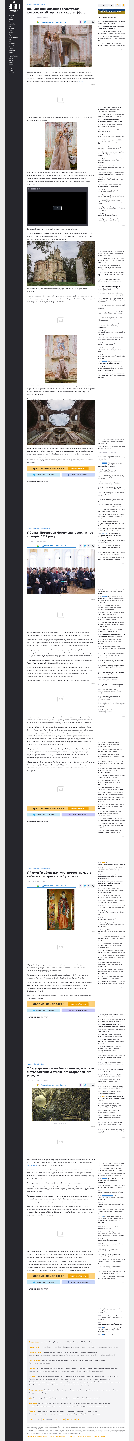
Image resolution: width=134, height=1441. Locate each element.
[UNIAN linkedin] (64, 1419)
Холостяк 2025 (75, 1398)
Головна (11, 15)
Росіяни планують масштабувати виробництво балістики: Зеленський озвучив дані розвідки (110, 883)
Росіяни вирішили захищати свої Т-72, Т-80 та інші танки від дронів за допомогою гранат (110, 945)
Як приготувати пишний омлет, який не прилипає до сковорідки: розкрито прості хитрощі (111, 655)
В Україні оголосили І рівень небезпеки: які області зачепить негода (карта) (110, 201)
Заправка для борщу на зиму (76, 1411)
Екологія (11, 28)
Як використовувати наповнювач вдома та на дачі (75, 1385)
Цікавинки (12, 50)
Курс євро (56, 1352)
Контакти (11, 73)
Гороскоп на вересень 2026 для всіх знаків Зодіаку (71, 1371)
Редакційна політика (84, 1436)
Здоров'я (11, 46)
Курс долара (48, 1352)
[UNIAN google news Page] (67, 1419)
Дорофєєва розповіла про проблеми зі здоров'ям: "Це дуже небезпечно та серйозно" (111, 153)
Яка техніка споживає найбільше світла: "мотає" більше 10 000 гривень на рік (110, 1064)
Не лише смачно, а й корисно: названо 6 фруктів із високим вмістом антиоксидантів (110, 547)
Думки (11, 62)
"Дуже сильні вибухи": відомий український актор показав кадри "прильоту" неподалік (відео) (109, 109)
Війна (10, 17)
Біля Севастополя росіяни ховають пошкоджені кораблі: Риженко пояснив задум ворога (111, 806)
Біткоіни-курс (74, 1352)
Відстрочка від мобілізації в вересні (74, 1347)
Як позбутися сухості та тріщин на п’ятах (107, 1382)
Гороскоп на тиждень (85, 1368)
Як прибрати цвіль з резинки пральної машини (43, 1385)
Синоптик (45, 1360)
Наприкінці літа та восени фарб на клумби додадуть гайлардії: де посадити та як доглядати (111, 299)
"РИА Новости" (32, 1165)
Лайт (10, 39)
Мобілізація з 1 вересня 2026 (74, 1342)
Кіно (83, 1398)
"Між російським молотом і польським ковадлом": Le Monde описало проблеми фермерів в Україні (111, 523)
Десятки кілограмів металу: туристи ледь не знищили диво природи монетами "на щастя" (111, 957)
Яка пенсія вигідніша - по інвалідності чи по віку (101, 1355)
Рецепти (32, 1411)
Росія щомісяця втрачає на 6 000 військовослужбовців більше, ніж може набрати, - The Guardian (111, 368)
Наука (10, 35)
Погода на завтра (63, 1360)
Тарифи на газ (70, 1355)
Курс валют (64, 1352)
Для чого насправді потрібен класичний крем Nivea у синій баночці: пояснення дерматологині (110, 607)
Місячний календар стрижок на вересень (50, 1368)
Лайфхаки (32, 1376)
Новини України (34, 1347)
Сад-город (33, 1403)
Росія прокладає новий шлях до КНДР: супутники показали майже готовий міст (111, 912)
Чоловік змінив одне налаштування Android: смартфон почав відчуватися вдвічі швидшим (111, 375)
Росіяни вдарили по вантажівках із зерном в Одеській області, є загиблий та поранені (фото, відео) (111, 253)
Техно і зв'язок (13, 37)
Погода (11, 52)
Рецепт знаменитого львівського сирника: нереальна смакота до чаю (51, 1414)
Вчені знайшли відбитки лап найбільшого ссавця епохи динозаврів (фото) (109, 349)
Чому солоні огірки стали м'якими (71, 1379)
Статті (11, 58)
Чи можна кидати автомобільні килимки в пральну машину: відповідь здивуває (110, 641)
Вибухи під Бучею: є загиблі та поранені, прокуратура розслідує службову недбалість (109, 287)
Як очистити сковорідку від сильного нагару (97, 1379)
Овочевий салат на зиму (57, 1411)
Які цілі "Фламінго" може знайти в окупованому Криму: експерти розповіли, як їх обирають (111, 971)
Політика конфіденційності (58, 1436)
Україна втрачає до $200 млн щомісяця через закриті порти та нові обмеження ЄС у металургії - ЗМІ (109, 1105)
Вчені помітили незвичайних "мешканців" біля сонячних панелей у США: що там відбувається (111, 890)
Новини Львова (46, 1347)
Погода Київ (53, 1360)
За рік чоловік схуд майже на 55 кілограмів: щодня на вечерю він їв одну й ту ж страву (111, 1041)
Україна (11, 19)
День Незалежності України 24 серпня (56, 1390)
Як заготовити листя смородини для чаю (80, 1382)
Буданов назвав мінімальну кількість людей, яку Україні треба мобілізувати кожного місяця (111, 667)
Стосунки (62, 1398)
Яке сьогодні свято (36, 1390)
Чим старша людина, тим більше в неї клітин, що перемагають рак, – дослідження (111, 325)
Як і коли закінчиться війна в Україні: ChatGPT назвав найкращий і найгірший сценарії (111, 591)
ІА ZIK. (81, 81)
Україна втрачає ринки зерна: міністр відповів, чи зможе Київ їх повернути (109, 1081)
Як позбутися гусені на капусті (66, 1406)
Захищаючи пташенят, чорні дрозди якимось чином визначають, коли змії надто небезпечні (111, 356)
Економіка (12, 24)
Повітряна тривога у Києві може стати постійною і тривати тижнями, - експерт (111, 1098)
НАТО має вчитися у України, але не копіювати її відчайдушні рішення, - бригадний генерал (111, 770)
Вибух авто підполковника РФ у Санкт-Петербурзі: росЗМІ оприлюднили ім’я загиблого (110, 825)
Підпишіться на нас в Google (53, 22)
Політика (11, 22)
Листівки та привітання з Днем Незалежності (84, 1390)
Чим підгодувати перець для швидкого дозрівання (93, 1406)
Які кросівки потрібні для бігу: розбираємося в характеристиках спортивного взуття (110, 1329)
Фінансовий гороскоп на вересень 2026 (41, 1371)
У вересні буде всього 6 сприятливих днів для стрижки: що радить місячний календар (111, 1317)
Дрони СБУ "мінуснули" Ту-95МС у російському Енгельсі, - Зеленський (110, 1180)
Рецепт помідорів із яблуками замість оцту (87, 1414)
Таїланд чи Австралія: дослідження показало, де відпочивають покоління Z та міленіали (111, 1131)
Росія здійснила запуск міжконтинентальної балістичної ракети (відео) (110, 691)
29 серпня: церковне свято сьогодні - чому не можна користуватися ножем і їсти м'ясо (111, 306)
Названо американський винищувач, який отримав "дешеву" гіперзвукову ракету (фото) (111, 1057)
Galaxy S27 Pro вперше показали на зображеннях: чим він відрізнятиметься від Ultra (111, 931)
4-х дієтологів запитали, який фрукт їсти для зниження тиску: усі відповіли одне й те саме (111, 332)
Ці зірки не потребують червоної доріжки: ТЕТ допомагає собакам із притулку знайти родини (110, 1117)
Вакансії (11, 70)
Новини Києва (57, 1347)
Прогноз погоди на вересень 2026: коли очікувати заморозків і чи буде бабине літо (111, 38)
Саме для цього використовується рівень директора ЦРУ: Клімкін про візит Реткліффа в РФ (111, 441)
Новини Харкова (113, 1347)
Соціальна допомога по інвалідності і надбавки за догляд (47, 1355)
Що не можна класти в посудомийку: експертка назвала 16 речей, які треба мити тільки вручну (111, 260)
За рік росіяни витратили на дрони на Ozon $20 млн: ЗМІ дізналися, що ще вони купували (111, 938)
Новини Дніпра (102, 1347)
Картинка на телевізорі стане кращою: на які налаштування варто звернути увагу (109, 782)
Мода (40, 1398)
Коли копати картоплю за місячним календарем (53, 1403)
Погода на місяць (99, 1360)
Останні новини (107, 17)
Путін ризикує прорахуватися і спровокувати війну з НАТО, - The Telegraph (110, 160)
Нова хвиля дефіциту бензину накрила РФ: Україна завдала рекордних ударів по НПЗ (110, 964)
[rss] (78, 1419)
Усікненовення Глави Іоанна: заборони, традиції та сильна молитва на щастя (110, 281)
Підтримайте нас (111, 11)
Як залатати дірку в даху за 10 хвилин (106, 1376)
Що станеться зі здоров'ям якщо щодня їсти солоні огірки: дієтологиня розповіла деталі (110, 318)
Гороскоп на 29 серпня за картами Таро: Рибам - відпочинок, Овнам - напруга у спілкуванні (111, 208)
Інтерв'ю (11, 60)
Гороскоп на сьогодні (96, 1371)
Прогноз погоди (35, 1360)
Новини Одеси (91, 1347)
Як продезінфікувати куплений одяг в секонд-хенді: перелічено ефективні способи (111, 494)
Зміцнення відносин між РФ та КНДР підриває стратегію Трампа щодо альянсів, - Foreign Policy (111, 624)
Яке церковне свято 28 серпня (109, 1390)
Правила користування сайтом (37, 1436)
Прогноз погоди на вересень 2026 (39, 1363)
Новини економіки (35, 1352)
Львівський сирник (42, 1411)
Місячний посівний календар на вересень (42, 1406)
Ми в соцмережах (99, 1436)
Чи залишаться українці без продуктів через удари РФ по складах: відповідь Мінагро (110, 876)
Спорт (11, 32)
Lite (30, 1398)
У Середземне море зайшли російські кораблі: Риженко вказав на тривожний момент (109, 697)
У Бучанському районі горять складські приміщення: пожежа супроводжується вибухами (110, 464)
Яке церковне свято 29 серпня (38, 1393)
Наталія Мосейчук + (90, 1342)
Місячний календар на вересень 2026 (106, 1368)
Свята (46, 1398)
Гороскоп (32, 1368)
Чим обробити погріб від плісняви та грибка (79, 1376)
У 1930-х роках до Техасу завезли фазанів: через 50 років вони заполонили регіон (111, 1211)
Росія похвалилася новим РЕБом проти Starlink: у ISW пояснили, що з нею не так (111, 141)
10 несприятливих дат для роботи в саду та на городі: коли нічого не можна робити (111, 274)
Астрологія (97, 1398)
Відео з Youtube (13, 56)
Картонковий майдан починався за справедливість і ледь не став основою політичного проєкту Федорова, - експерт (111, 1233)
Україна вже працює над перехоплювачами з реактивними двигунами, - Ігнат (108, 679)
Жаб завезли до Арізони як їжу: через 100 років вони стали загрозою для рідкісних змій (111, 1310)
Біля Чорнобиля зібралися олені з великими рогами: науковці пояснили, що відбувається (111, 167)
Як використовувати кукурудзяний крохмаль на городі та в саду (90, 1403)
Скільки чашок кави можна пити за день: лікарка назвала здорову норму (111, 1197)
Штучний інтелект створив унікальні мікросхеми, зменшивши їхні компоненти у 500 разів (111, 516)
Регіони (11, 30)
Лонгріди (11, 65)
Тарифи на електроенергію (88, 1352)
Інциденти (12, 43)
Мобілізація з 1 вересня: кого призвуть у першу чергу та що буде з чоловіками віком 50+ (109, 267)
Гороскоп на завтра (71, 1368)
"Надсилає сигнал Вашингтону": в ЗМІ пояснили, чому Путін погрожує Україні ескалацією (111, 476)
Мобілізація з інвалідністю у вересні (52, 1342)
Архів (10, 68)
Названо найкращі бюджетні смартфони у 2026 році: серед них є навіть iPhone (111, 756)
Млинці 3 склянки (92, 1411)
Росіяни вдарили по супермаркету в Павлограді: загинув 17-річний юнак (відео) (110, 535)
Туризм (11, 48)
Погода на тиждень (77, 1360)
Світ (10, 26)
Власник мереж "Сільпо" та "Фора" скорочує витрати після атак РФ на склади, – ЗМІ (111, 763)
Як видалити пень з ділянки (57, 1382)
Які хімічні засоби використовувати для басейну (44, 1379)
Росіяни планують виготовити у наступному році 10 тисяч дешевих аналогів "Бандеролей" (111, 458)
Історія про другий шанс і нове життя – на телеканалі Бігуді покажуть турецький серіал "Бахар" (111, 924)
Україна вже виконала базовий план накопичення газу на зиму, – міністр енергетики (111, 799)
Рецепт (35, 1398)
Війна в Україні (34, 1342)
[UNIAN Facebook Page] (56, 1419)
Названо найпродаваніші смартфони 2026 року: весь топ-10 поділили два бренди (111, 1261)
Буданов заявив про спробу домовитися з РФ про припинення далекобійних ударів (108, 744)
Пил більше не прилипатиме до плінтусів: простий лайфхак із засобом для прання (111, 1204)
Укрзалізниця (81, 1355)
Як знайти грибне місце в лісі (38, 1382)
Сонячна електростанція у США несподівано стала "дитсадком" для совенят (110, 869)
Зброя (10, 41)
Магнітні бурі (88, 1360)
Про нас (72, 1436)
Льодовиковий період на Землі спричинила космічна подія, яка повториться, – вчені (109, 813)
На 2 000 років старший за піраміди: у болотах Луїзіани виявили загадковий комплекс (111, 704)
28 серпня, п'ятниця (107, 452)
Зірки (67, 1398)
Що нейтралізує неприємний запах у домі (51, 1376)
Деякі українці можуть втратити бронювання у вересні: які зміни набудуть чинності (111, 179)
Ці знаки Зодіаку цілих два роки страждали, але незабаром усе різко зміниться (110, 1124)
